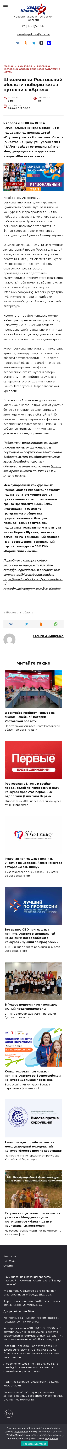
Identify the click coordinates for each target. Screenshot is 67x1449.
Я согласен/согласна (34, 1443)
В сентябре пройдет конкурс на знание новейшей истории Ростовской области (30, 717)
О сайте (8, 1265)
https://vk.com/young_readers (25, 292)
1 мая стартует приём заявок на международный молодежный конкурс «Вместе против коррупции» (33, 1146)
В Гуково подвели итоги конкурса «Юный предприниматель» (31, 1006)
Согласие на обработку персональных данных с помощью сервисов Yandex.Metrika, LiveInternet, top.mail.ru (33, 1396)
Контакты (9, 1256)
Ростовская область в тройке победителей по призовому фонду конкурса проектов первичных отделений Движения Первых (32, 790)
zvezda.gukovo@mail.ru (33, 34)
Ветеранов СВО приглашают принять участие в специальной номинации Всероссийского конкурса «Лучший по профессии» (31, 936)
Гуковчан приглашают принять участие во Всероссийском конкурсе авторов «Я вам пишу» (33, 863)
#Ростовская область (19, 612)
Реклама (9, 1261)
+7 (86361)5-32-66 (33, 26)
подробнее (21, 1431)
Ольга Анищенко (48, 636)
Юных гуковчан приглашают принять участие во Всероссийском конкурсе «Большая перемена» (33, 1075)
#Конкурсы (15, 184)
